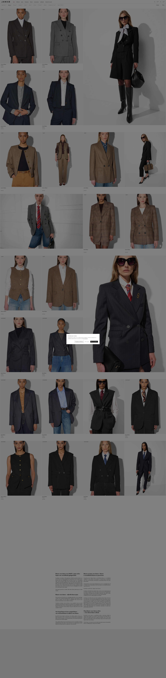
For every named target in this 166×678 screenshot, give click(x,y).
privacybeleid (85, 338)
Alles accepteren (94, 341)
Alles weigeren (87, 341)
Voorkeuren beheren (79, 341)
